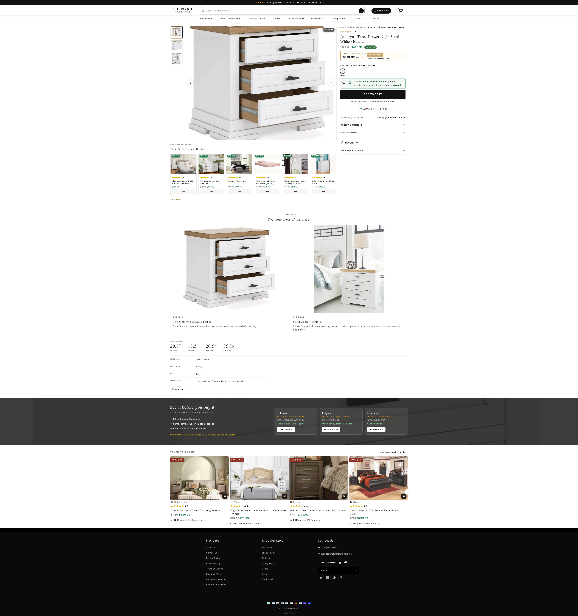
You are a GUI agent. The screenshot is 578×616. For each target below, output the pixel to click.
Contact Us (212, 553)
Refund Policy (213, 558)
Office (265, 569)
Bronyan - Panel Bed (237, 181)
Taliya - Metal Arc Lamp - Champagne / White (295, 182)
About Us (211, 547)
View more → (176, 199)
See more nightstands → (394, 452)
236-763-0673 (317, 2)
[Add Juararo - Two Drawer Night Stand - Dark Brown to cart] (344, 496)
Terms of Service (214, 569)
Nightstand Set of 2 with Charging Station (195, 510)
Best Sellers (206, 18)
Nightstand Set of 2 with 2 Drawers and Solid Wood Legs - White (182, 182)
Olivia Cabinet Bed (230, 18)
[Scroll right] (407, 492)
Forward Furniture (292, 609)
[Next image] (331, 83)
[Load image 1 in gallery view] (177, 32)
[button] (282, 10)
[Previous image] (190, 83)
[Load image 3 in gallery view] (177, 58)
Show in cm (177, 389)
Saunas (276, 18)
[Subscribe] (355, 570)
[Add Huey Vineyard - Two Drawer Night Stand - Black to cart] (403, 496)
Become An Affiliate (216, 584)
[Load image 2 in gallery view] (177, 45)
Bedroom (316, 18)
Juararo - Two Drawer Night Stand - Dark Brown (318, 510)
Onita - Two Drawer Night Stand (323, 182)
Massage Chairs (256, 18)
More (373, 18)
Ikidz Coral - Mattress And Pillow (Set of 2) (265, 182)
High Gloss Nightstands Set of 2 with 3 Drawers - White (258, 512)
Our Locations (269, 579)
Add (183, 192)
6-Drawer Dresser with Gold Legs (210, 182)
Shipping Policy (214, 574)
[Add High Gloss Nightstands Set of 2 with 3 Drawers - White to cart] (284, 496)
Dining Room (338, 18)
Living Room (294, 18)
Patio (358, 18)
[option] (342, 72)
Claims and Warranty (216, 579)
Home (343, 27)
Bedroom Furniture (356, 27)
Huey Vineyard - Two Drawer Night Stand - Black (375, 512)
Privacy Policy (213, 563)
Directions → (286, 429)
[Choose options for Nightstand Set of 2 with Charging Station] (224, 496)
